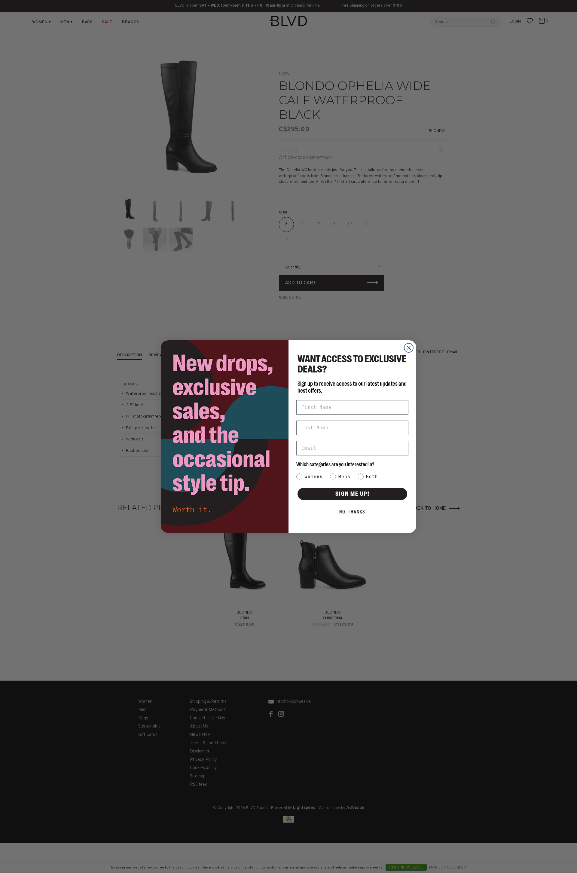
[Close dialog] (408, 347)
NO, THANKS (352, 512)
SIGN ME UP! (352, 493)
